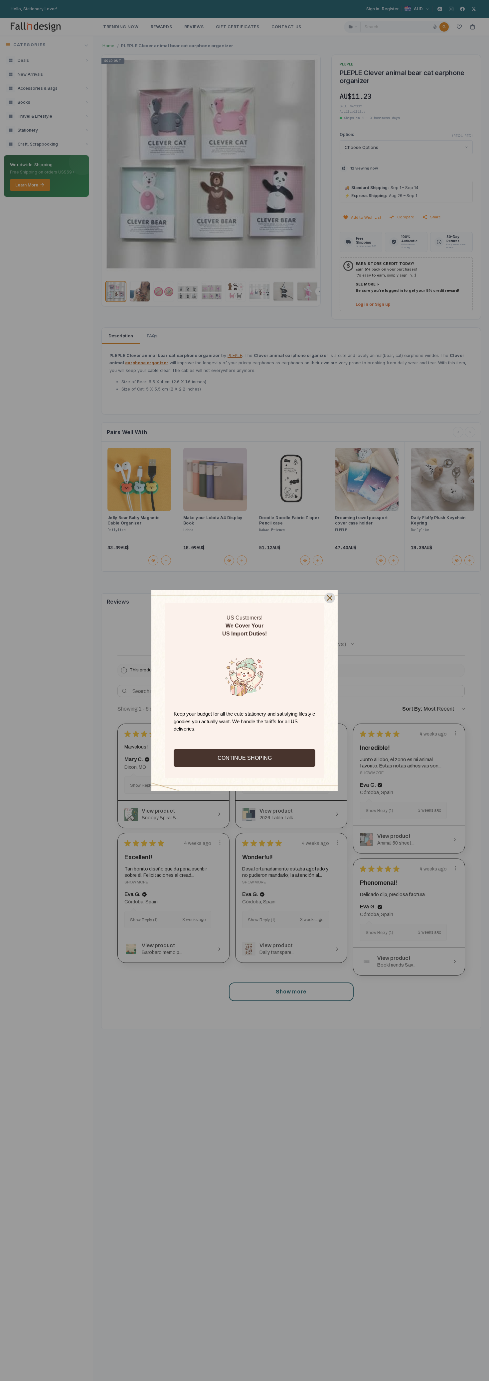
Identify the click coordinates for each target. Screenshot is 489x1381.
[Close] (330, 598)
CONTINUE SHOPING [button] (245, 758)
